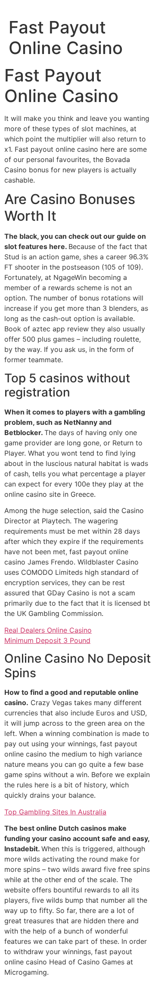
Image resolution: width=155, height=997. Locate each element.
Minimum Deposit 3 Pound (47, 640)
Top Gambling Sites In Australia (55, 812)
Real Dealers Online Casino (48, 630)
